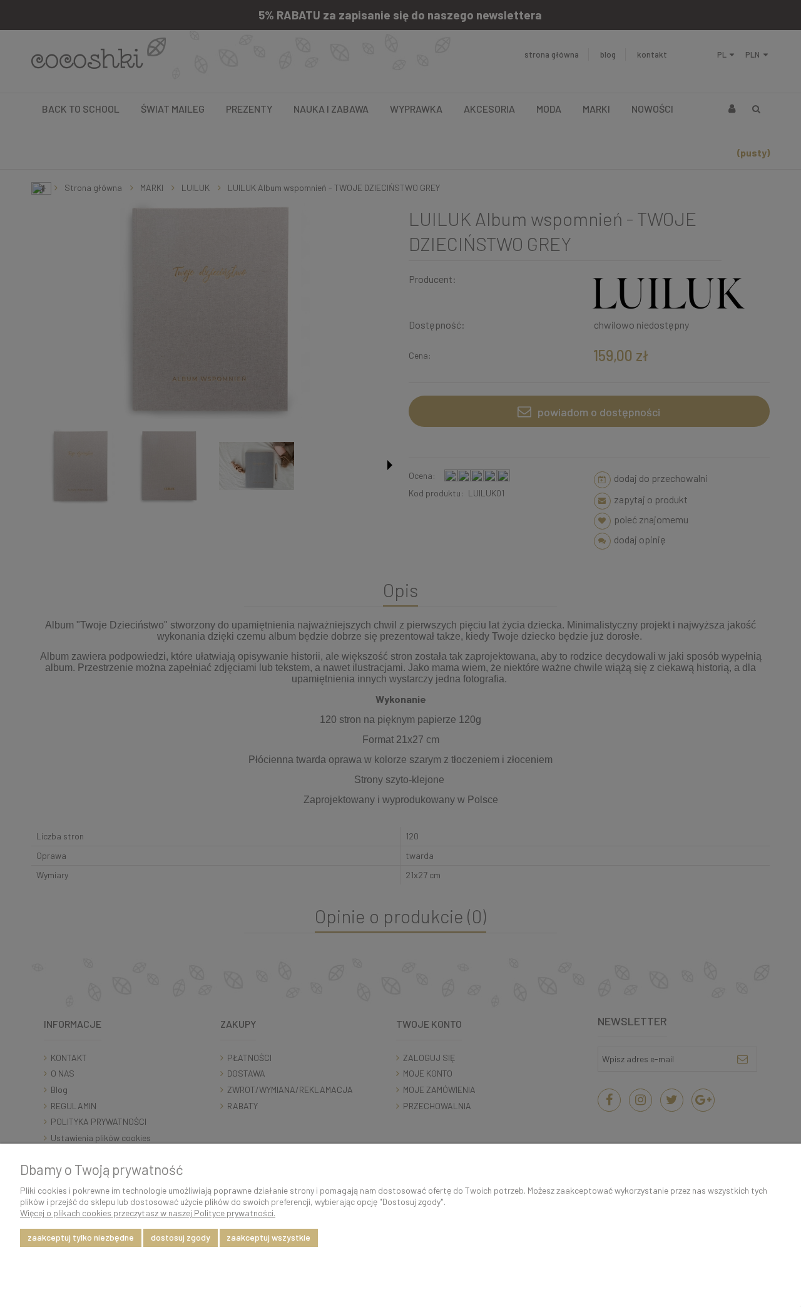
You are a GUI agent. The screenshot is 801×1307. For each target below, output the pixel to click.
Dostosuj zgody (180, 1237)
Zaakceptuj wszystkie (268, 1237)
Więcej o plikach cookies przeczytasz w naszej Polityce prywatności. (147, 1212)
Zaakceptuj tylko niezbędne (81, 1237)
